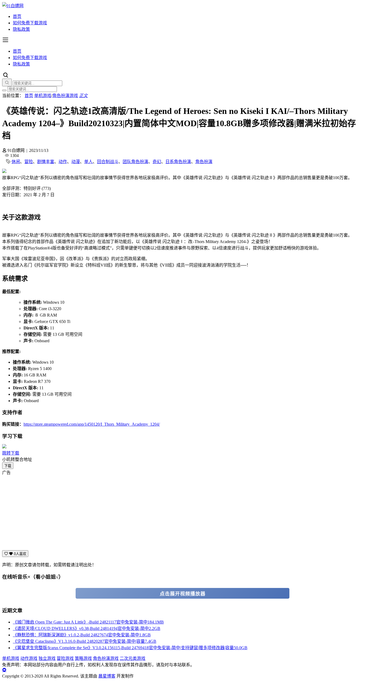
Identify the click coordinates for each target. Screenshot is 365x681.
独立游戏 (47, 658)
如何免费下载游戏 (30, 23)
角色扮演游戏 (65, 95)
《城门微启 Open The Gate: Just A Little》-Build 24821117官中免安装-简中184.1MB (88, 622)
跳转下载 (10, 453)
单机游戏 (42, 95)
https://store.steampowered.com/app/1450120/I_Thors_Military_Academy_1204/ (92, 424)
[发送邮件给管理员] (4, 670)
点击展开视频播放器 (182, 594)
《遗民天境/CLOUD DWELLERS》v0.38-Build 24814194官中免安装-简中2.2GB (86, 628)
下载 (7, 466)
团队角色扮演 (135, 161)
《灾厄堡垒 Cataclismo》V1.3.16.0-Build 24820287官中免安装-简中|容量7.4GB (84, 641)
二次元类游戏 (132, 658)
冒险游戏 (65, 658)
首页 (17, 16)
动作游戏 (28, 658)
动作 (63, 161)
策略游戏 (83, 658)
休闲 (15, 161)
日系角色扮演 (178, 161)
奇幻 (157, 161)
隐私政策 (21, 29)
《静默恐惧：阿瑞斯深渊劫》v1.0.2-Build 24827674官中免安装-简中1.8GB (82, 635)
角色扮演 (203, 161)
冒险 (28, 161)
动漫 (75, 161)
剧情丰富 (45, 161)
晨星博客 (106, 676)
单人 (88, 161)
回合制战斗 (107, 161)
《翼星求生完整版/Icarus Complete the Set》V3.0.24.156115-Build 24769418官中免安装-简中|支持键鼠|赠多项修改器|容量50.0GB (130, 647)
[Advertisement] (162, 512)
